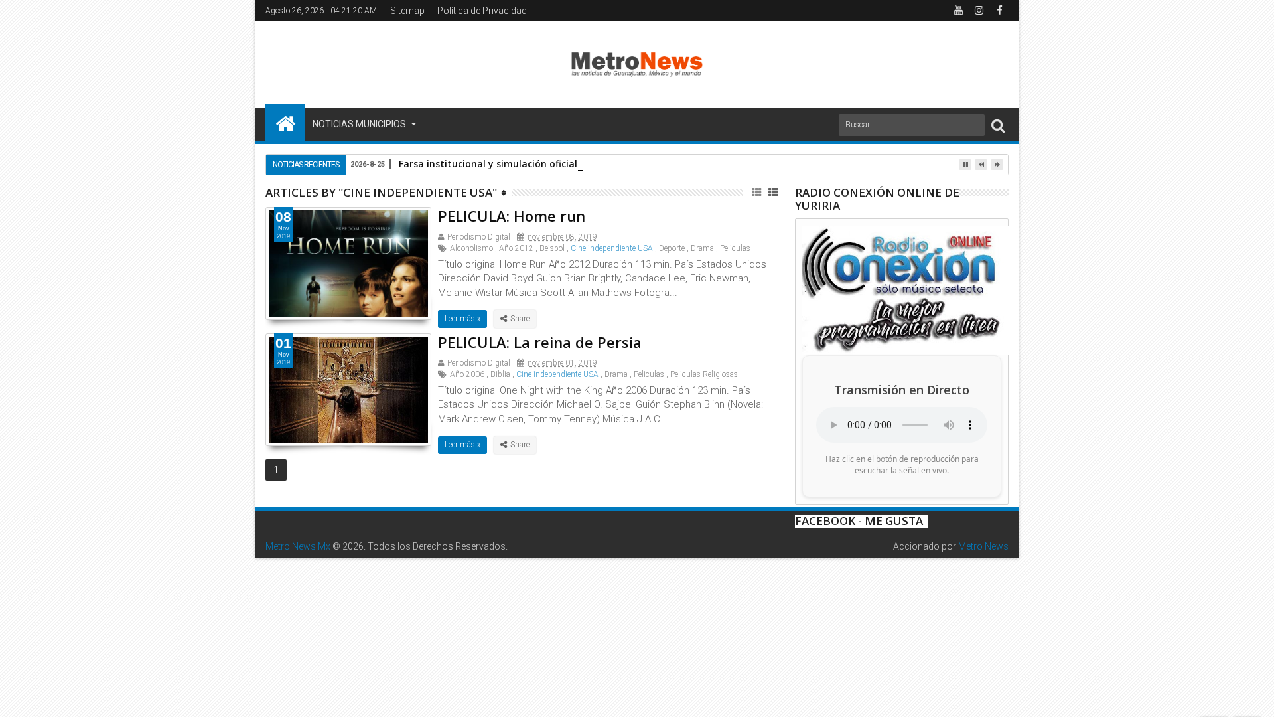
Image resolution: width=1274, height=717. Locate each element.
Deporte (672, 248)
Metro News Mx (297, 546)
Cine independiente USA (612, 248)
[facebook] (999, 10)
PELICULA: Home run (511, 216)
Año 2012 (516, 248)
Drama (702, 248)
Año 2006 (467, 374)
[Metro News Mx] (285, 122)
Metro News (983, 546)
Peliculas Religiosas (704, 374)
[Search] (998, 125)
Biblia (500, 374)
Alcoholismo (471, 248)
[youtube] (958, 10)
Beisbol (552, 248)
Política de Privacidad (482, 10)
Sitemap (407, 10)
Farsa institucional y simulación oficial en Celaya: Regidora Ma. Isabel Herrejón (581, 163)
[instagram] (978, 10)
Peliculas (735, 248)
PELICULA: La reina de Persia (540, 342)
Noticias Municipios (359, 124)
